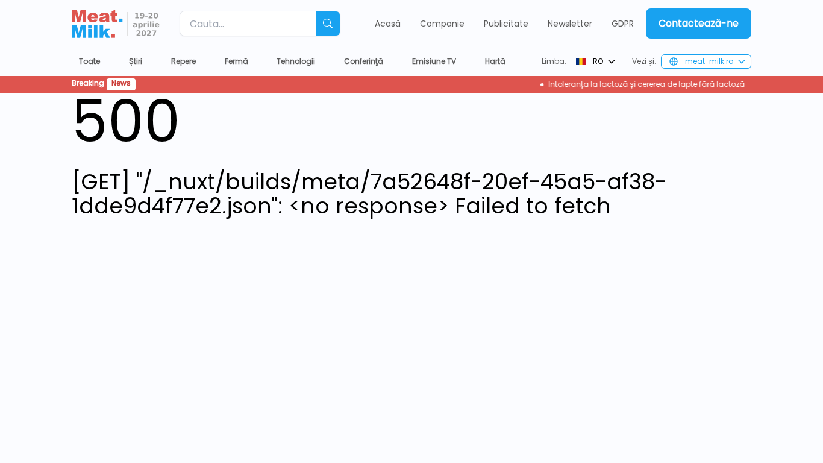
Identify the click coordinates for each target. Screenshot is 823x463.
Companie (442, 23)
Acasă (388, 23)
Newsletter (570, 23)
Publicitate (506, 23)
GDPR (623, 23)
